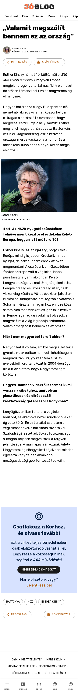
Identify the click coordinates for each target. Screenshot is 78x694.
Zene (51, 16)
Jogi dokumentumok (52, 666)
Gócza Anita (19, 48)
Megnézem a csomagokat (39, 569)
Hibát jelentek (31, 659)
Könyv (64, 16)
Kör (55, 689)
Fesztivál (11, 16)
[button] (13, 602)
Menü (7, 689)
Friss (39, 689)
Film (25, 16)
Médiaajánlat (21, 673)
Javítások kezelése (21, 666)
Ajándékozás (51, 62)
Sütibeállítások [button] (55, 673)
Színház (38, 16)
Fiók (70, 689)
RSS (37, 673)
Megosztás (19, 62)
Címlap (23, 689)
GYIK (14, 659)
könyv (16, 51)
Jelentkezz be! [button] (39, 585)
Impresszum (54, 659)
